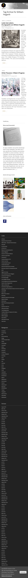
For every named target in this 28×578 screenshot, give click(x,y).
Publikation (4, 352)
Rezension (3, 386)
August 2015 (4, 504)
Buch (2, 334)
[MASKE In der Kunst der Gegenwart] (8, 195)
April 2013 (3, 555)
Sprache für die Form (5, 306)
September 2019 (5, 416)
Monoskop (3, 295)
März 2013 (3, 557)
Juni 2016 (3, 486)
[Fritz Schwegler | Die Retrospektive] (19, 195)
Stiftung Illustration (5, 308)
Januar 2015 (4, 517)
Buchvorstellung (5, 336)
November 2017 (4, 456)
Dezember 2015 (4, 497)
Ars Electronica (4, 246)
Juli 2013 (3, 550)
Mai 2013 (3, 554)
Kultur (3, 365)
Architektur (4, 330)
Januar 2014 (4, 539)
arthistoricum (4, 248)
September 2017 (5, 460)
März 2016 (3, 491)
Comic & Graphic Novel (6, 339)
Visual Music (4, 395)
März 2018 (3, 449)
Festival (3, 359)
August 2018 (4, 440)
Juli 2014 (3, 528)
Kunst (3, 366)
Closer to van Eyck (5, 261)
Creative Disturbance (5, 264)
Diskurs (3, 347)
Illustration (8, 20)
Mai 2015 (3, 509)
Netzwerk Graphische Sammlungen (8, 297)
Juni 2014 (3, 530)
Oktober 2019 (4, 414)
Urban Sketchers (5, 314)
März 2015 (3, 513)
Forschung (3, 348)
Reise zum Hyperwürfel (9, 125)
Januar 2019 (4, 430)
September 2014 (5, 524)
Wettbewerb (4, 397)
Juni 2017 (3, 463)
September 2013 (5, 546)
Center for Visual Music (6, 255)
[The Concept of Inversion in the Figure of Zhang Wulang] (8, 183)
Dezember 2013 (4, 541)
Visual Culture (4, 393)
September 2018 (5, 438)
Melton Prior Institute (5, 293)
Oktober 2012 (4, 563)
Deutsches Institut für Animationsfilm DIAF (9, 268)
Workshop (3, 355)
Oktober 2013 (4, 544)
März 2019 (3, 427)
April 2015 (3, 511)
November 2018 (4, 434)
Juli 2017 (3, 462)
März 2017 (3, 469)
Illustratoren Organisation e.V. (7, 286)
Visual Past (4, 321)
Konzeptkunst (4, 373)
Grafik (3, 20)
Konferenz (3, 350)
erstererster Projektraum (6, 275)
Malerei (3, 377)
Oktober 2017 (4, 458)
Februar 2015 (4, 515)
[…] (16, 169)
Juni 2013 (3, 552)
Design (3, 338)
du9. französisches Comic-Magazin (8, 273)
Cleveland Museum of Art (6, 259)
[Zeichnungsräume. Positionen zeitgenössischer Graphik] (8, 206)
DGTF (3, 270)
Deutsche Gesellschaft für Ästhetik (8, 266)
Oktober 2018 (4, 436)
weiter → (4, 62)
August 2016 (4, 482)
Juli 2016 (3, 484)
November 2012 (4, 561)
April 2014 (3, 533)
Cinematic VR (4, 257)
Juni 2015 (3, 508)
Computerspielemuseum (6, 262)
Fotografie (3, 368)
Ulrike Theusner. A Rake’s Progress (13, 73)
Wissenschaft (4, 384)
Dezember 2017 (4, 454)
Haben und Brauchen (5, 285)
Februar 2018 (4, 451)
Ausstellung (4, 332)
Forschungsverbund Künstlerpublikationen (9, 281)
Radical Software (5, 299)
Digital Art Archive (5, 272)
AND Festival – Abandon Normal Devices (9, 242)
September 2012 (5, 565)
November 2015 (4, 498)
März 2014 (3, 535)
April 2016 (3, 489)
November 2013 (4, 543)
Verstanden (23, 572)
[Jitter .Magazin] (14, 6)
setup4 (3, 304)
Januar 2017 (4, 473)
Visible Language (5, 315)
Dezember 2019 (4, 412)
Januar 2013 (4, 559)
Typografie (4, 391)
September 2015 (5, 502)
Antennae (3, 244)
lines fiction (4, 291)
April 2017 (3, 467)
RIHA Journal (4, 301)
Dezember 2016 (4, 475)
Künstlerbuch (4, 375)
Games (3, 341)
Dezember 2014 (4, 519)
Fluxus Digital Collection (6, 279)
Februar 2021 (4, 410)
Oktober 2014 (4, 522)
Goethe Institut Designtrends (7, 283)
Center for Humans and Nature (7, 253)
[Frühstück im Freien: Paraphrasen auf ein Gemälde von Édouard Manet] (19, 183)
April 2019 (3, 425)
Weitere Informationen (7, 576)
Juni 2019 (3, 421)
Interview (3, 363)
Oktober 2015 (4, 500)
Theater (3, 390)
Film (2, 361)
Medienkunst (4, 379)
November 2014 (4, 520)
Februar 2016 (4, 493)
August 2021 (4, 407)
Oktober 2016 (4, 478)
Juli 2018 (3, 441)
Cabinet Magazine (5, 251)
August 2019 (4, 418)
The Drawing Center (5, 310)
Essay (3, 357)
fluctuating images (5, 277)
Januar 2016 (4, 495)
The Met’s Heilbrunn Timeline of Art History (9, 312)
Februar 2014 (4, 537)
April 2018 (3, 447)
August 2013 (4, 548)
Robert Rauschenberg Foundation (8, 302)
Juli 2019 (3, 419)
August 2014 (4, 526)
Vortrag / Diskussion (5, 354)
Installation (4, 372)
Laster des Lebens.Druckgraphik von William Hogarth (13, 24)
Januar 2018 (4, 452)
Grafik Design (4, 343)
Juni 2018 (3, 443)
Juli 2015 (3, 506)
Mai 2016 (3, 487)
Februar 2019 (4, 429)
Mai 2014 (3, 531)
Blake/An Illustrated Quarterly (7, 250)
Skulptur (3, 383)
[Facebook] (4, 221)
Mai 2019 (3, 423)
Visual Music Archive (5, 319)
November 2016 (4, 476)
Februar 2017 (4, 471)
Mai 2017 (3, 465)
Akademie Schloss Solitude (6, 240)
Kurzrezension (4, 388)
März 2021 (3, 408)
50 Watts (3, 239)
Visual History (4, 317)
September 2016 (5, 480)
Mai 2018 (3, 445)
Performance (4, 381)
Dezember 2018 (4, 432)
